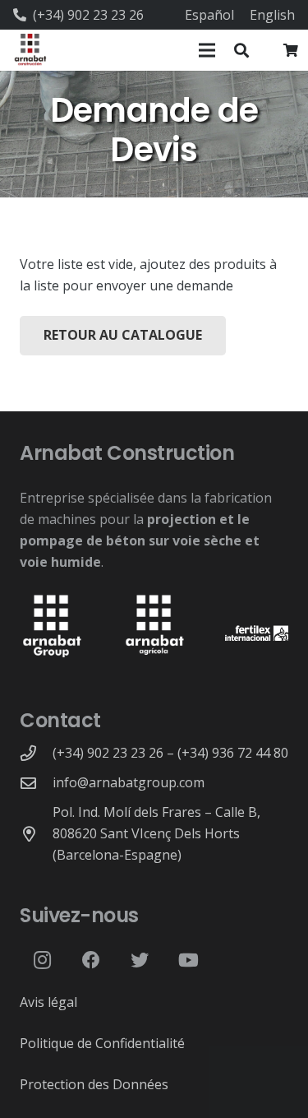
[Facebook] (90, 960)
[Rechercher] (242, 50)
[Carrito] (291, 50)
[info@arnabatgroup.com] (36, 783)
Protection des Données (94, 1084)
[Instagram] (42, 960)
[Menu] (207, 50)
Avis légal (48, 1002)
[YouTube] (188, 960)
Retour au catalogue (123, 335)
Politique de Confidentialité (102, 1043)
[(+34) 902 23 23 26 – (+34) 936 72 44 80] (36, 753)
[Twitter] (140, 960)
